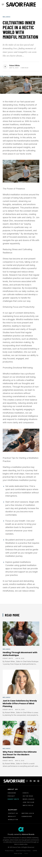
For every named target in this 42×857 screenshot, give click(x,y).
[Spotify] (38, 781)
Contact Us (13, 813)
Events (26, 793)
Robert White (14, 65)
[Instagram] (27, 781)
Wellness (6, 16)
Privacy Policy (9, 850)
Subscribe (12, 793)
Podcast (11, 796)
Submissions (27, 816)
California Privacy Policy (23, 850)
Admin (26, 853)
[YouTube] (34, 781)
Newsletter (13, 819)
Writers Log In (28, 813)
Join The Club (28, 802)
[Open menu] (3, 4)
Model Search (28, 799)
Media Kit (12, 816)
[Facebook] (31, 781)
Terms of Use (18, 853)
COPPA (35, 850)
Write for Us (28, 805)
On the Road (28, 796)
